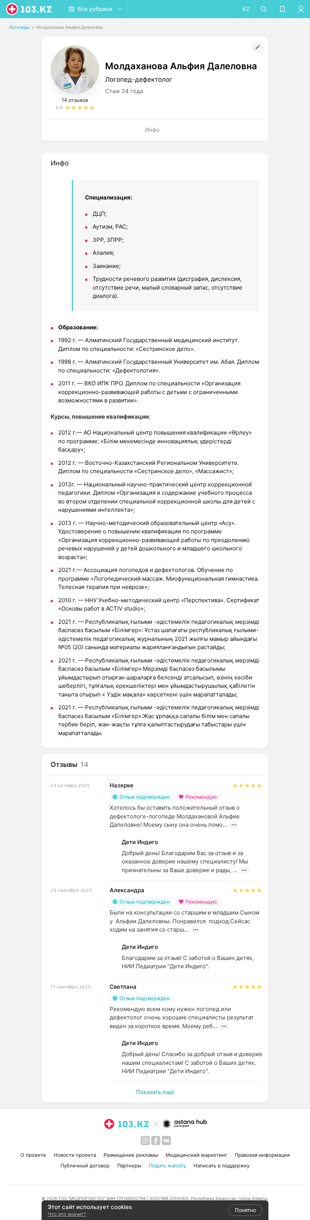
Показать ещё (155, 1091)
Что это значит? (67, 1214)
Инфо (152, 129)
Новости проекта (75, 1155)
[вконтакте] (166, 1140)
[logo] (29, 9)
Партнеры (129, 1165)
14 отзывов (75, 100)
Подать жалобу (167, 1165)
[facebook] (155, 1140)
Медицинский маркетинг (196, 1155)
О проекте (33, 1155)
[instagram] (145, 1140)
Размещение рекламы (131, 1155)
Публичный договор (85, 1165)
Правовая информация (262, 1155)
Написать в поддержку (222, 1165)
